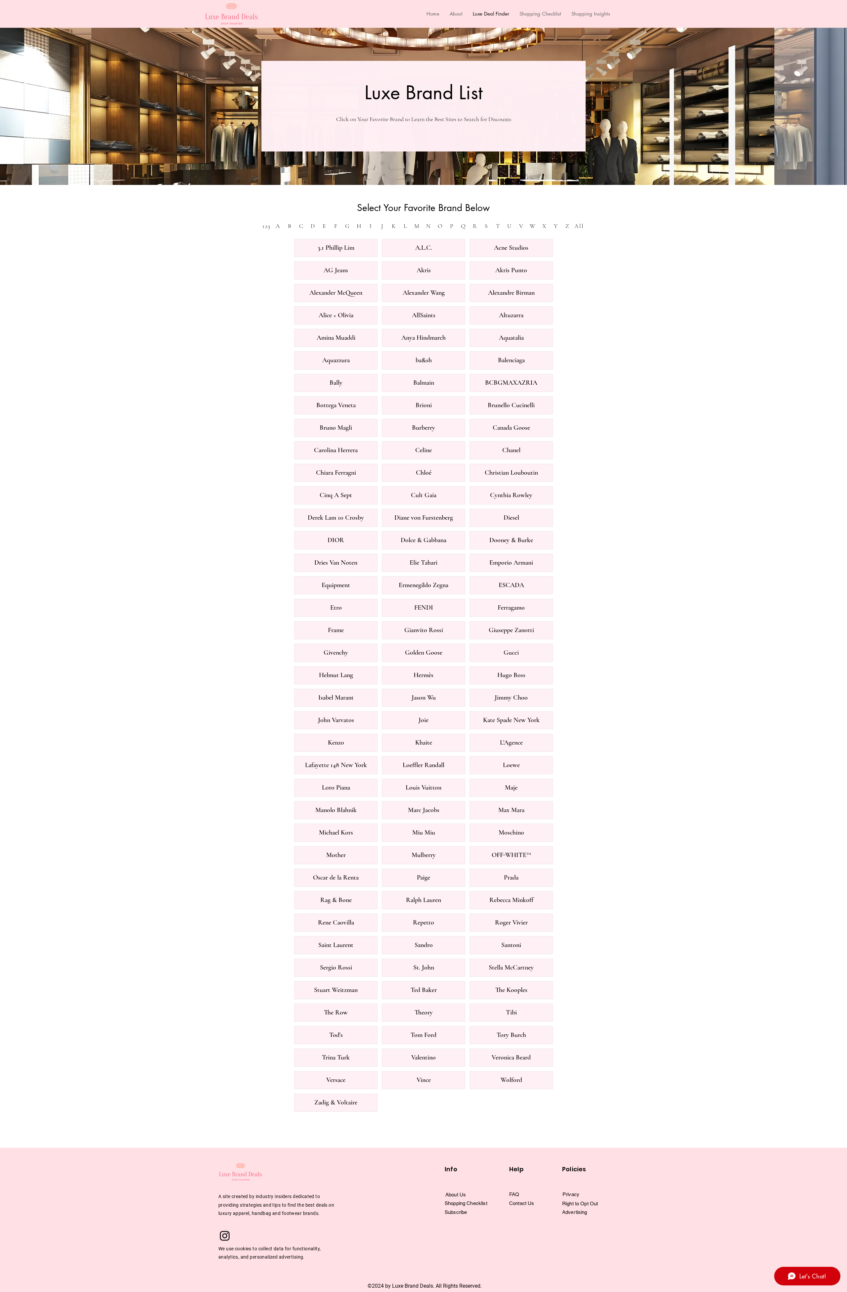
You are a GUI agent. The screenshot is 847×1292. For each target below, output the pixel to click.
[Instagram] (224, 1235)
